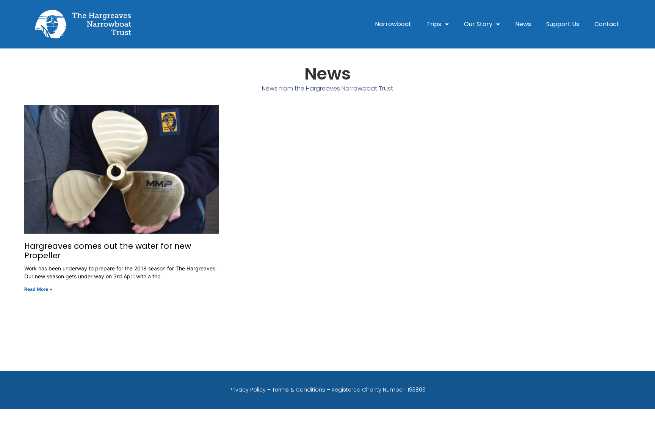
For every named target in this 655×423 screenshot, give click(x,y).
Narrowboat (393, 24)
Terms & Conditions (298, 389)
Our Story (478, 24)
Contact (606, 24)
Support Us (562, 24)
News (523, 24)
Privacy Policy (247, 389)
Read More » (38, 289)
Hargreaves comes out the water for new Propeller (107, 250)
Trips (433, 24)
